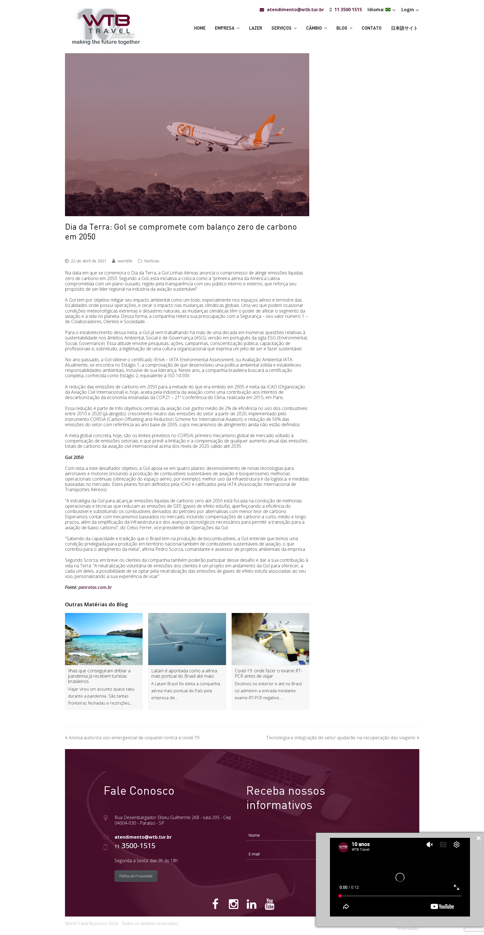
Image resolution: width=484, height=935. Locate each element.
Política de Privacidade (136, 876)
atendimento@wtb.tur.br (143, 837)
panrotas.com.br (95, 587)
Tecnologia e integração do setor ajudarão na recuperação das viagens (340, 738)
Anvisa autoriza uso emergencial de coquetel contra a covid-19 (134, 738)
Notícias (151, 261)
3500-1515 (135, 845)
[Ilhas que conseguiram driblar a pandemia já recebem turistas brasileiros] (104, 639)
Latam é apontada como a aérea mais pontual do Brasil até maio (184, 673)
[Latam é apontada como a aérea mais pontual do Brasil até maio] (187, 639)
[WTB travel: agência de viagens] (106, 26)
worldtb (125, 261)
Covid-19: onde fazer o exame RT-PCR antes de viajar (268, 673)
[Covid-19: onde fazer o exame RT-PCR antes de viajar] (271, 639)
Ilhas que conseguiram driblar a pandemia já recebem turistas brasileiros (99, 676)
